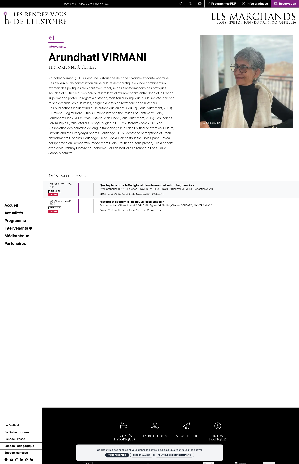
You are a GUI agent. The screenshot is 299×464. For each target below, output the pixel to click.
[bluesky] (31, 460)
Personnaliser (141, 455)
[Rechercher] (181, 3)
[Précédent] (51, 38)
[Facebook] (6, 460)
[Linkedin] (21, 460)
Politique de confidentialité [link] (174, 455)
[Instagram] (16, 460)
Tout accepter (117, 455)
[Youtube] (11, 460)
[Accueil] (15, 3)
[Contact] (199, 3)
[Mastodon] (26, 460)
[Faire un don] (190, 3)
